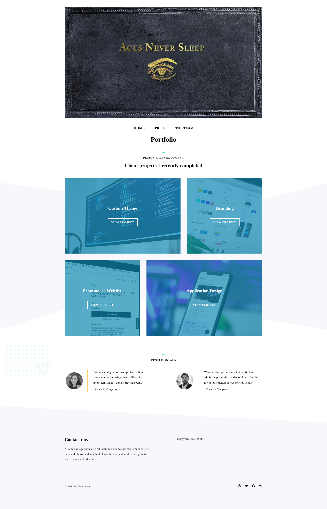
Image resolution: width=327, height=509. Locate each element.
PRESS (160, 128)
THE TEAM (184, 128)
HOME (139, 128)
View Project (122, 222)
